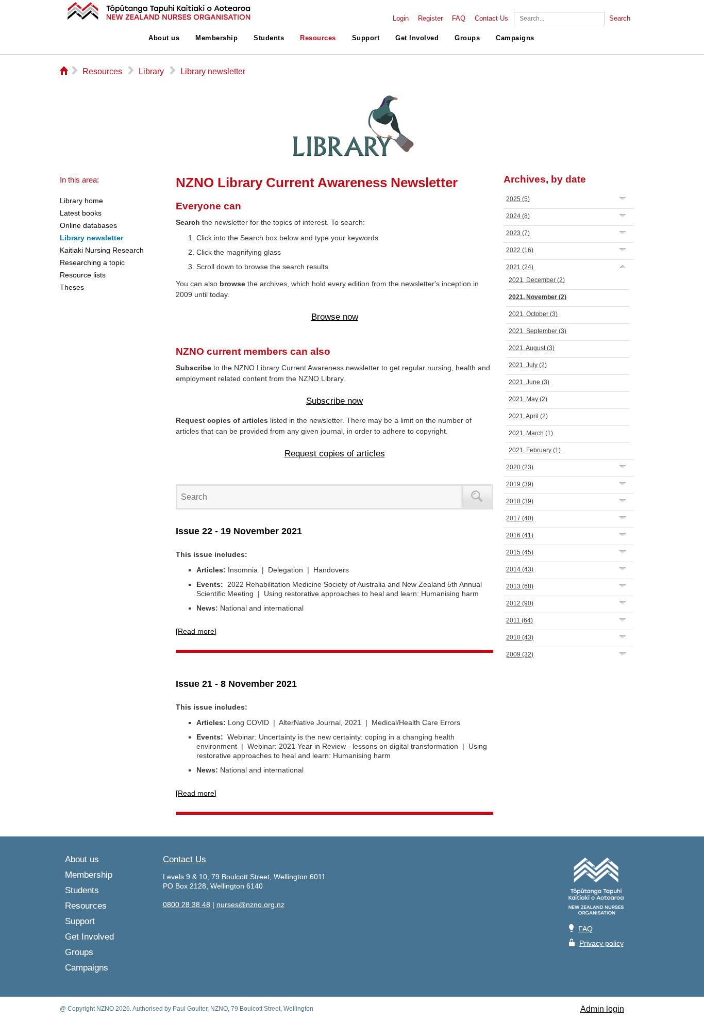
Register (430, 18)
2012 (519, 603)
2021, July (528, 365)
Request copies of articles (334, 453)
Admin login (602, 1009)
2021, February (535, 450)
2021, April (528, 416)
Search (619, 18)
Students (269, 38)
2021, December (537, 280)
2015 (519, 552)
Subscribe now (334, 401)
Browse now (334, 317)
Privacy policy (601, 943)
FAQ (458, 18)
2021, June (529, 382)
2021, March (531, 433)
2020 (519, 467)
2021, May (528, 399)
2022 (519, 250)
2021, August (532, 348)
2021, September (537, 331)
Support (366, 38)
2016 (519, 535)
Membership (216, 38)
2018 (519, 501)
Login (401, 18)
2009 (519, 654)
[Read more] (196, 631)
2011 (519, 620)
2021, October (533, 314)
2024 (518, 216)
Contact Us (491, 18)
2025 (518, 199)
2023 (518, 233)
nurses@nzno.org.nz (250, 904)
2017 (519, 518)
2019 (519, 484)
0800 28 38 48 (186, 904)
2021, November (537, 297)
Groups (467, 38)
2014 (519, 569)
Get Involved (417, 38)
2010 (519, 637)
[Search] (477, 497)
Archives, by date (545, 179)
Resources (318, 38)
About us (163, 38)
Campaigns (515, 38)
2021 (519, 267)
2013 (519, 586)
